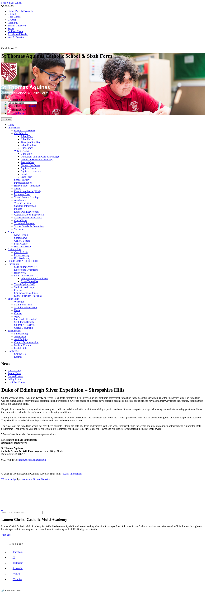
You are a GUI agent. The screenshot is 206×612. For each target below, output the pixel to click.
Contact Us (13, 351)
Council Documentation (26, 342)
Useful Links (20, 348)
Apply (17, 316)
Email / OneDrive (17, 25)
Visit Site (5, 534)
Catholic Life (14, 249)
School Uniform (29, 145)
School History (21, 179)
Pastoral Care (27, 162)
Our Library (27, 148)
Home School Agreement (27, 185)
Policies (18, 208)
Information (14, 127)
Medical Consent (22, 345)
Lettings (18, 356)
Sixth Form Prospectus (25, 307)
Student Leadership (24, 287)
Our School (26, 153)
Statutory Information (25, 206)
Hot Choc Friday (22, 246)
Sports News (20, 237)
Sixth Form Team (23, 304)
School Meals (27, 139)
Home (11, 124)
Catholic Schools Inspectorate (29, 214)
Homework (20, 272)
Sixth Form (26, 177)
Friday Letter (20, 243)
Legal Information (72, 473)
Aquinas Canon (29, 168)
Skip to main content (11, 2)
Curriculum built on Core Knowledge (40, 156)
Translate (31, 105)
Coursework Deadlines (25, 293)
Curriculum (13, 264)
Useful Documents (23, 327)
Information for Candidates (34, 278)
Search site (6, 512)
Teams (11, 28)
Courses (18, 313)
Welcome (19, 301)
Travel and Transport (24, 223)
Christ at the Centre (30, 165)
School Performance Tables (28, 217)
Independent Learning (25, 319)
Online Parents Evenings (20, 11)
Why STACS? (21, 150)
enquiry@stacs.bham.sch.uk (31, 459)
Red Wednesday (22, 258)
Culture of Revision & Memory (36, 159)
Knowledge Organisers (26, 269)
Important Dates (22, 194)
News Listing (21, 235)
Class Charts (14, 16)
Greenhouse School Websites (35, 479)
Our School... (21, 133)
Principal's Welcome (24, 130)
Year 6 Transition (16, 37)
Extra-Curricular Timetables (28, 295)
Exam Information (23, 275)
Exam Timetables (29, 281)
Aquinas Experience (31, 171)
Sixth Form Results (24, 322)
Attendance (20, 336)
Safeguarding (14, 330)
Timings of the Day (30, 142)
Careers (18, 290)
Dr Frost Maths (15, 31)
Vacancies (19, 229)
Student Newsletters (24, 324)
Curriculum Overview (25, 266)
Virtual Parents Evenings (26, 197)
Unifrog (12, 14)
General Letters (22, 240)
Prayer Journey (21, 255)
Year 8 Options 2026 (24, 284)
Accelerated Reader (18, 34)
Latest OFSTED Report (26, 211)
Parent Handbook (23, 182)
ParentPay (13, 22)
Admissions (20, 200)
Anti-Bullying (21, 339)
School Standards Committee (29, 226)
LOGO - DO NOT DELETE (23, 261)
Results (24, 174)
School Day (27, 136)
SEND (17, 188)
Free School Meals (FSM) (27, 191)
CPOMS (12, 19)
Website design (9, 479)
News (11, 232)
